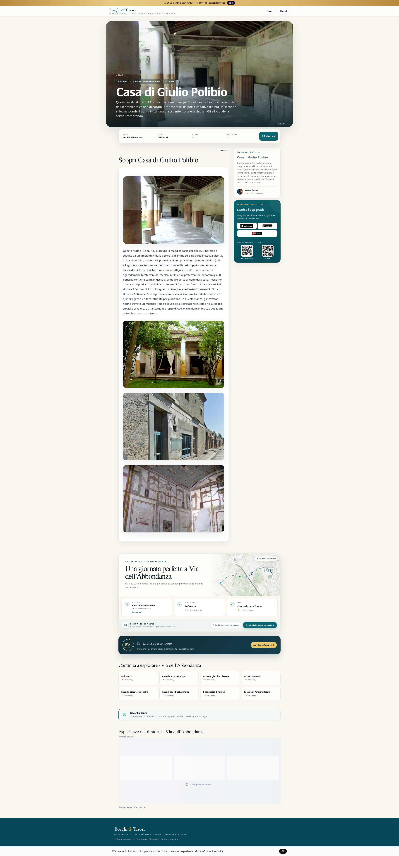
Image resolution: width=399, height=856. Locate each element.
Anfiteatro (190, 606)
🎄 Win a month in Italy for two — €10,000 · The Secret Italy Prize (198, 3)
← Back (119, 75)
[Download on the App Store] (247, 226)
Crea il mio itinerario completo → (260, 625)
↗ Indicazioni (268, 136)
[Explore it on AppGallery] (257, 233)
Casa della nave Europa (249, 606)
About (283, 11)
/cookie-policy (215, 851)
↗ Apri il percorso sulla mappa (226, 625)
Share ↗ (223, 150)
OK (282, 851)
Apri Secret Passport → (263, 645)
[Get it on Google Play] (267, 226)
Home (269, 11)
